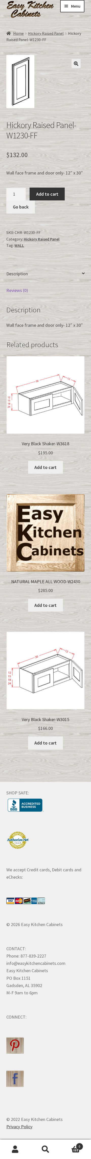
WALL (19, 245)
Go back (21, 207)
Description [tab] (17, 274)
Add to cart (47, 194)
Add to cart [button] (45, 467)
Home (18, 33)
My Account (15, 1149)
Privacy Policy (19, 1127)
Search (45, 1149)
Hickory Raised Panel (46, 33)
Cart (70, 1145)
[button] (76, 63)
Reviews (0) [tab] (17, 290)
